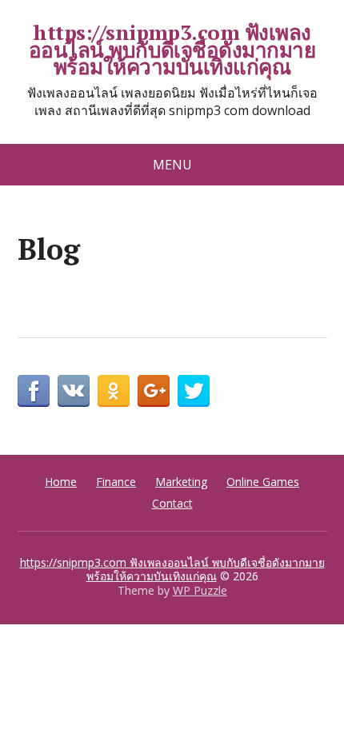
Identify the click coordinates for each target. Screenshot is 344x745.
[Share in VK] (74, 391)
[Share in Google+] (154, 391)
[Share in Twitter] (194, 391)
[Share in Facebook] (34, 391)
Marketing (181, 481)
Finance (116, 481)
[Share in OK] (114, 391)
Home (61, 481)
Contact (172, 503)
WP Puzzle (200, 590)
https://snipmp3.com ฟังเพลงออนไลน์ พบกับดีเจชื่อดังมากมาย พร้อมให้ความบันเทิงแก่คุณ (172, 50)
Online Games (262, 481)
